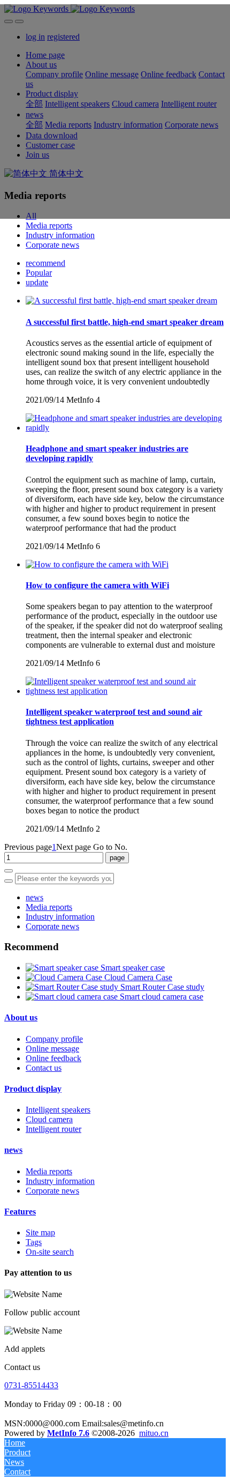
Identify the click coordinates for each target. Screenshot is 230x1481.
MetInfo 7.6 (68, 1433)
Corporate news (52, 244)
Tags (34, 1242)
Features (20, 1211)
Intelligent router (53, 1129)
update (37, 282)
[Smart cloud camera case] (73, 996)
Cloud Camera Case (138, 977)
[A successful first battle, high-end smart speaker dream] (121, 300)
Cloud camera (49, 1119)
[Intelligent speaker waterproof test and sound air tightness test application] (126, 690)
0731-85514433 (31, 1385)
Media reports (49, 225)
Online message (52, 1048)
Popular (39, 272)
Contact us (44, 1067)
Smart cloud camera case (161, 996)
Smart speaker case (133, 967)
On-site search (50, 1251)
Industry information (60, 235)
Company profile (54, 1038)
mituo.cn (153, 1433)
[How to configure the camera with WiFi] (97, 564)
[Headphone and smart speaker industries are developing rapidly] (126, 427)
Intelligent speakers (58, 1109)
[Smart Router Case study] (73, 986)
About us (20, 1017)
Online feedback (53, 1058)
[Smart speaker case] (63, 967)
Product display (33, 1088)
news (34, 897)
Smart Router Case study (162, 986)
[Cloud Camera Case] (65, 977)
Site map (40, 1232)
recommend (45, 263)
